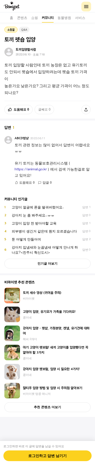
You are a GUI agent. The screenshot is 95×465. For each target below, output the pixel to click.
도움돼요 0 (21, 109)
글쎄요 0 (44, 109)
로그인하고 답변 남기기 (47, 456)
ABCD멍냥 (22, 138)
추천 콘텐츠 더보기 (47, 407)
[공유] (86, 109)
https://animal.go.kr (31, 169)
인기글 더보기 (47, 263)
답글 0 (47, 182)
